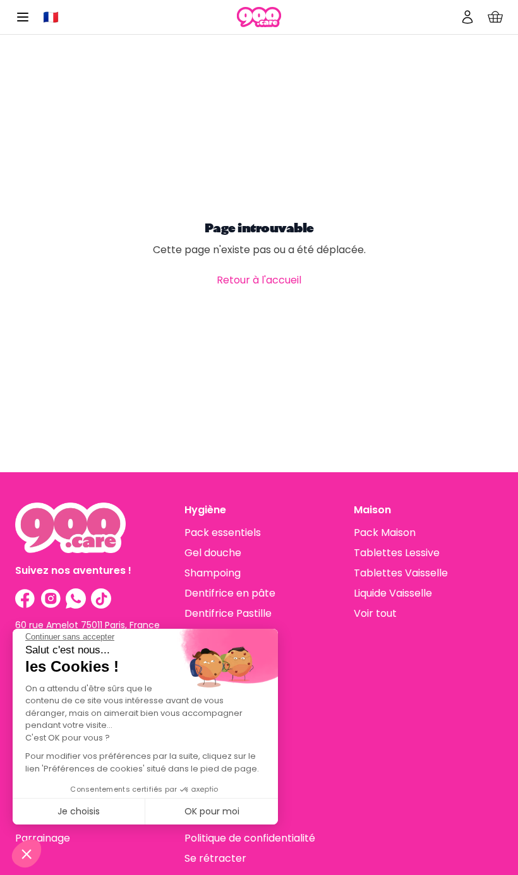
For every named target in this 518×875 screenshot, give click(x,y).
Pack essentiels (222, 532)
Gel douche (212, 552)
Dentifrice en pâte (229, 593)
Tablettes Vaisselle (401, 573)
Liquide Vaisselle (393, 593)
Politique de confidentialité (249, 838)
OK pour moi (211, 811)
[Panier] (495, 17)
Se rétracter (215, 858)
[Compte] (467, 17)
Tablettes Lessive (397, 552)
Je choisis (78, 811)
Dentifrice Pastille (228, 613)
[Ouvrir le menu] (22, 17)
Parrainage (42, 838)
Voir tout (375, 613)
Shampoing (212, 573)
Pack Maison (385, 532)
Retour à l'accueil (259, 280)
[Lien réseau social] (25, 598)
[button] (26, 853)
